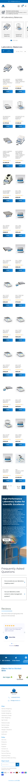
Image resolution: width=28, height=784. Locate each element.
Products (4, 742)
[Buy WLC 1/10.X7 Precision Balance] (8, 354)
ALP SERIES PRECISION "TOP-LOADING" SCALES (20, 81)
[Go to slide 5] (16, 643)
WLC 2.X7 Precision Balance (18, 401)
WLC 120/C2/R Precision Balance (7, 262)
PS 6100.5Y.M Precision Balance (6, 118)
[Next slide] (25, 632)
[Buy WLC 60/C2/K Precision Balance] (8, 388)
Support (3, 746)
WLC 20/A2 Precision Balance (18, 262)
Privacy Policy (5, 751)
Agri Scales (4, 720)
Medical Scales (5, 723)
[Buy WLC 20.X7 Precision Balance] (8, 319)
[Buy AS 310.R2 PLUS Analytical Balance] (20, 105)
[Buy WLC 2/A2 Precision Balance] (20, 214)
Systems (3, 744)
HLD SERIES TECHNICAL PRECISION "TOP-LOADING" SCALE (7, 82)
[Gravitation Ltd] (4, 7)
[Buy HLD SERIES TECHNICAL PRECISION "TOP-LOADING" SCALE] (8, 68)
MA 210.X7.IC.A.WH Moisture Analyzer (19, 471)
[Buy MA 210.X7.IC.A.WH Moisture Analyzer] (20, 458)
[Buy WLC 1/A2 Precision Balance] (20, 179)
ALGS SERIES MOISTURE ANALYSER (7, 192)
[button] (19, 6)
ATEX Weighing (5, 717)
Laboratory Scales (6, 715)
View (7, 126)
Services (3, 739)
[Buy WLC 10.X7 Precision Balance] (20, 319)
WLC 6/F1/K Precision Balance (6, 227)
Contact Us (4, 748)
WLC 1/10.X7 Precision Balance (6, 366)
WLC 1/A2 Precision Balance (18, 192)
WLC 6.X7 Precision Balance (18, 366)
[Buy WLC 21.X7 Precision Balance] (8, 284)
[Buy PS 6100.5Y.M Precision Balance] (8, 105)
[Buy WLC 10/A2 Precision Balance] (20, 423)
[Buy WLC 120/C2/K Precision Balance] (20, 284)
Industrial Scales (6, 711)
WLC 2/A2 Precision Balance (18, 227)
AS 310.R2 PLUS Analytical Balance (19, 118)
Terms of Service (6, 753)
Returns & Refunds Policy (8, 757)
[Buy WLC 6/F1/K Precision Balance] (8, 214)
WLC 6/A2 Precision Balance (6, 471)
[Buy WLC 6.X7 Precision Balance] (20, 354)
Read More (6, 539)
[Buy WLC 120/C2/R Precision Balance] (8, 249)
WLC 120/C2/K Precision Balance (19, 296)
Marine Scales (5, 725)
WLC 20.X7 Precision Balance (6, 331)
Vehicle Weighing (6, 708)
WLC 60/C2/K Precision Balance (6, 401)
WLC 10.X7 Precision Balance (18, 331)
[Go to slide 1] (11, 643)
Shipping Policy (5, 755)
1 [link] (6, 486)
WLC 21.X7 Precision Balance (6, 296)
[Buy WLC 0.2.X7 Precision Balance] (8, 423)
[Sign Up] (17, 764)
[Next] (23, 487)
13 (7, 489)
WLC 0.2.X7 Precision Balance (6, 436)
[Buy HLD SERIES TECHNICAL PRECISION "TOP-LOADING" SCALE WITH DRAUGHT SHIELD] (20, 140)
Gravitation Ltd (12, 780)
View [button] (7, 91)
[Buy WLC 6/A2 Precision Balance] (8, 458)
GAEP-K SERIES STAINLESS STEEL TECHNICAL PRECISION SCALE (7, 154)
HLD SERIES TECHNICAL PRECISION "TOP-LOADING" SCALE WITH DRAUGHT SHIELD (20, 155)
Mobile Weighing (6, 713)
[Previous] (4, 487)
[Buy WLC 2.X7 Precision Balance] (20, 388)
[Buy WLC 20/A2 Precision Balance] (20, 249)
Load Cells (4, 732)
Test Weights (5, 727)
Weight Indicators (6, 729)
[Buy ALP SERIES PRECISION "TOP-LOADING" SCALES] (20, 68)
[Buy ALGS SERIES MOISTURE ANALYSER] (8, 179)
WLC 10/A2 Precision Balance (18, 436)
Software (4, 734)
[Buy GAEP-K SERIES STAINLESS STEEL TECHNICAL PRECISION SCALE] (8, 140)
